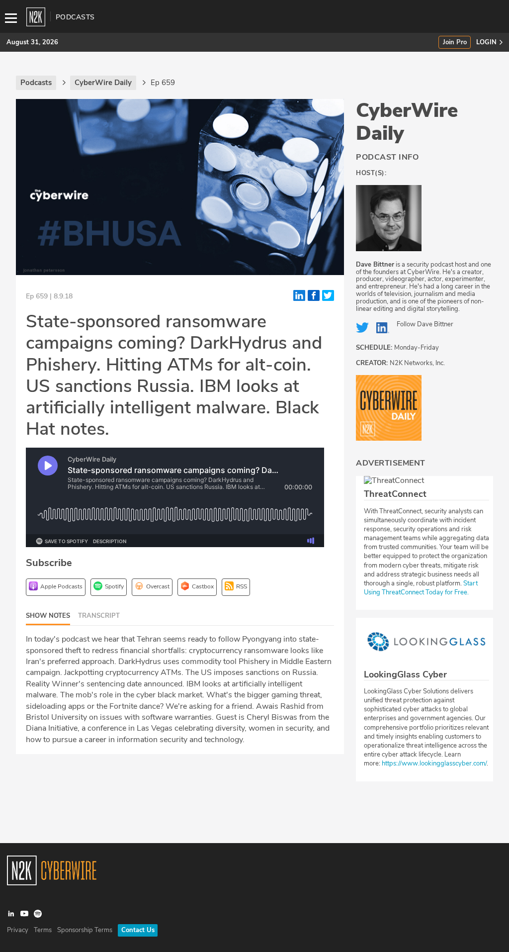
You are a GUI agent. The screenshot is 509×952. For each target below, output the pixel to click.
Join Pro (455, 42)
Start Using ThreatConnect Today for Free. (421, 588)
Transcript (99, 615)
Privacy (17, 930)
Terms (43, 930)
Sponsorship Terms (84, 930)
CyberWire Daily (407, 122)
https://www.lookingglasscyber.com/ (434, 763)
